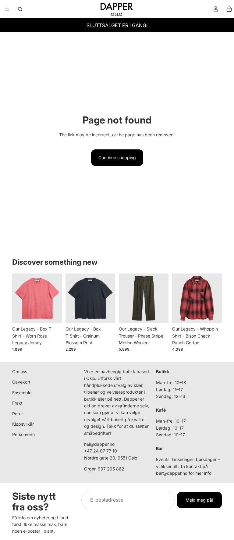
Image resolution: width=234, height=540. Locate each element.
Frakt (17, 403)
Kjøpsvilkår (23, 424)
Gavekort (21, 382)
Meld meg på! (199, 499)
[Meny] (7, 9)
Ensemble (21, 392)
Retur (17, 413)
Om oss (19, 371)
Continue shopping (117, 157)
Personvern (23, 434)
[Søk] (20, 9)
